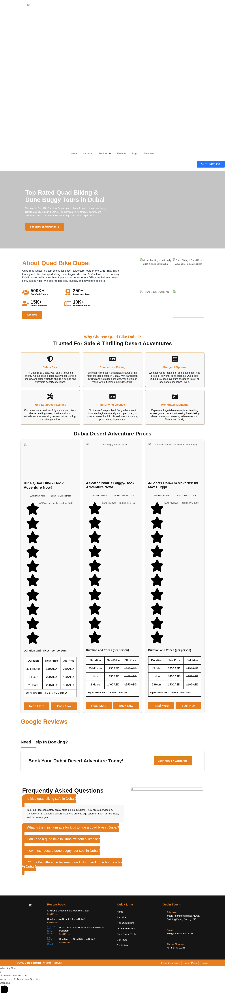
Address (172, 912)
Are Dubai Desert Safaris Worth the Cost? (68, 910)
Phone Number (175, 944)
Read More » (52, 914)
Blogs (135, 153)
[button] (49, 800)
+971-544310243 (212, 164)
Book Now (149, 153)
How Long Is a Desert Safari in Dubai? (66, 919)
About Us (87, 153)
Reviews (121, 153)
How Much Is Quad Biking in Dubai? (77, 939)
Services (102, 153)
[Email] (164, 930)
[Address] (164, 912)
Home (74, 153)
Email (170, 930)
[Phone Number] (164, 944)
